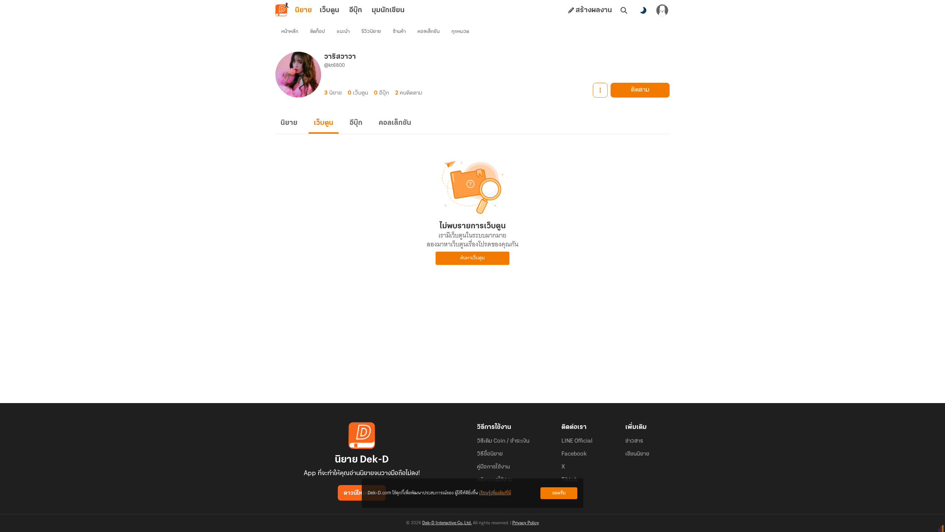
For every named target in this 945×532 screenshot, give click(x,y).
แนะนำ (343, 31)
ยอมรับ (559, 493)
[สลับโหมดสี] (643, 10)
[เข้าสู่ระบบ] (662, 10)
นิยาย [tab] (303, 10)
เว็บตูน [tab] (329, 10)
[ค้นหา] (623, 10)
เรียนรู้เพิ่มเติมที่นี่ (495, 493)
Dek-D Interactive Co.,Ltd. (447, 523)
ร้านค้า (399, 31)
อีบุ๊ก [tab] (355, 10)
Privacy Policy (525, 523)
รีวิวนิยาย (371, 31)
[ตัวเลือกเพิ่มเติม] (600, 90)
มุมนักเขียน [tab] (388, 10)
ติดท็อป (317, 31)
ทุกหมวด (460, 31)
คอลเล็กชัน (428, 31)
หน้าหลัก (289, 31)
